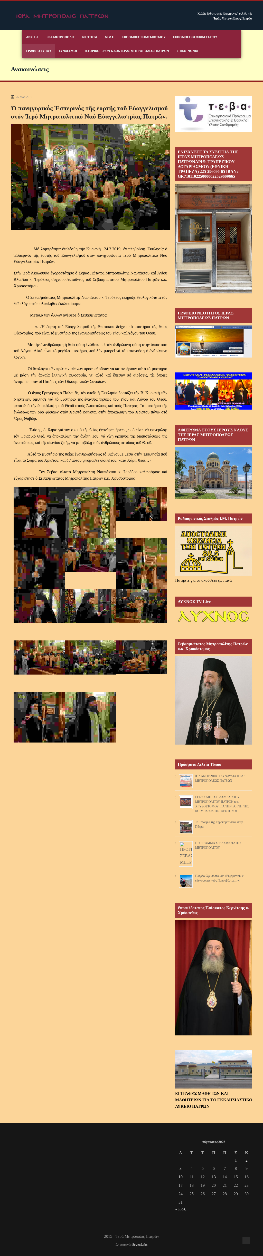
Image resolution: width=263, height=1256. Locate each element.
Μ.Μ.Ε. (110, 37)
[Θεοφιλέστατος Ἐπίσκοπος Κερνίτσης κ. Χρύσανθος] (213, 1034)
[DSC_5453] (39, 576)
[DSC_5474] (39, 606)
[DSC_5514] (141, 657)
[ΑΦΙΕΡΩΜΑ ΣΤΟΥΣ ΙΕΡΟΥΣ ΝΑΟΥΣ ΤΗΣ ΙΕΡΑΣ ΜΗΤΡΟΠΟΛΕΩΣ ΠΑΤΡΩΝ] (213, 497)
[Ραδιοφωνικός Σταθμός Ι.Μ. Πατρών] (213, 551)
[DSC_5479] (141, 606)
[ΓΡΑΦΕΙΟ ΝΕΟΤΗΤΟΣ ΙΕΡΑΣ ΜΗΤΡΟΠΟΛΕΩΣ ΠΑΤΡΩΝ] (213, 356)
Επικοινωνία (187, 51)
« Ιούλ (180, 1209)
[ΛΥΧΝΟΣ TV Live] (213, 622)
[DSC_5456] (90, 555)
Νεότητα (89, 37)
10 (181, 1177)
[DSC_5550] (90, 730)
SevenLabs (139, 1245)
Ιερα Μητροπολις (59, 37)
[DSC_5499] (90, 657)
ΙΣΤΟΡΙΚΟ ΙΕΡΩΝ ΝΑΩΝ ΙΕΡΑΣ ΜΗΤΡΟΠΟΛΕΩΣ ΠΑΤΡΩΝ (127, 51)
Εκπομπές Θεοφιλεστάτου (195, 37)
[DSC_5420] (39, 525)
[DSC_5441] (141, 504)
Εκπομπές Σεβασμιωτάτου (143, 37)
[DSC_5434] (90, 525)
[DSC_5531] (39, 730)
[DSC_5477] (90, 606)
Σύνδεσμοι (68, 51)
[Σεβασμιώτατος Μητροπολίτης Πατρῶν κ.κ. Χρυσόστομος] (213, 743)
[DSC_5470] (141, 576)
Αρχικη (32, 37)
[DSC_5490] (39, 657)
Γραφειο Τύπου (38, 51)
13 (214, 1177)
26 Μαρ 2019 (24, 97)
